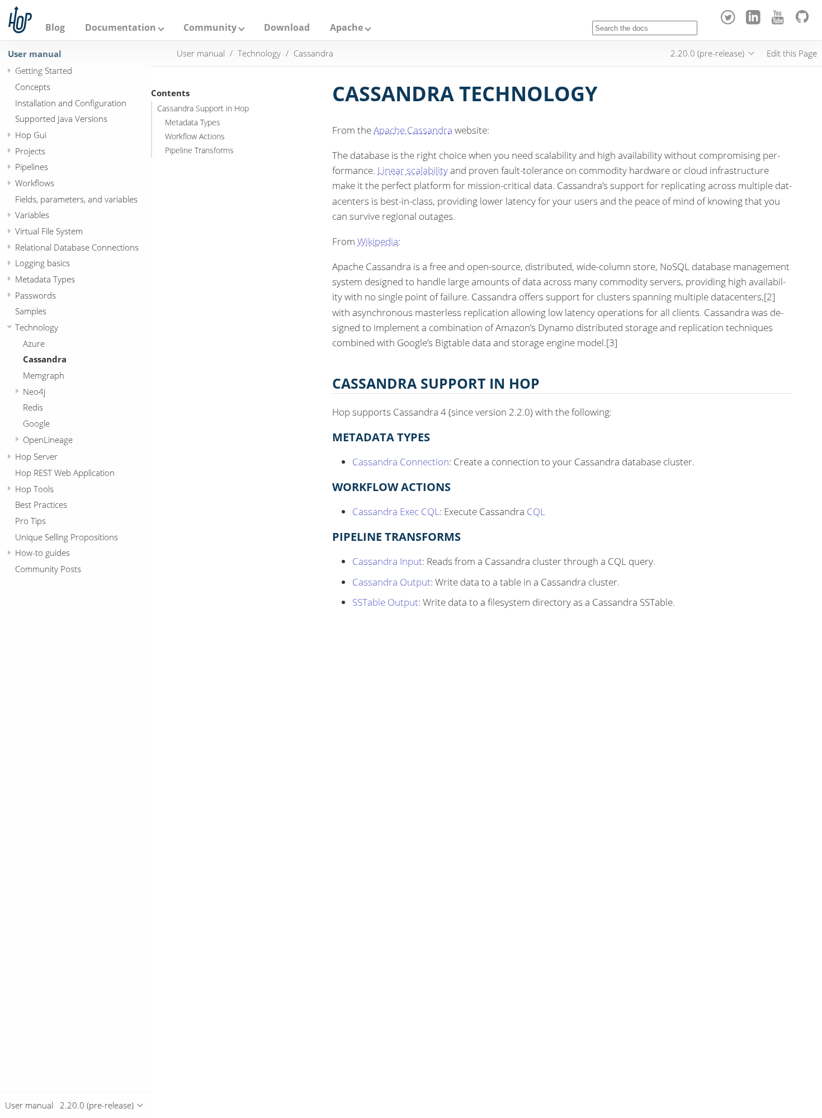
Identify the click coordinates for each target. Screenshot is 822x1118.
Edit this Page (792, 53)
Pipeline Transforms (199, 150)
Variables (32, 215)
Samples (30, 311)
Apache (346, 27)
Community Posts (48, 569)
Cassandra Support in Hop (203, 108)
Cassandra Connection (400, 461)
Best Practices (41, 504)
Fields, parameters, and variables (76, 199)
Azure (34, 343)
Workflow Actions (195, 136)
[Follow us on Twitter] (730, 21)
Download (287, 27)
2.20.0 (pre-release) (707, 53)
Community (210, 27)
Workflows (34, 183)
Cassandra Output (391, 581)
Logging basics (42, 263)
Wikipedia (377, 241)
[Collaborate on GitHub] (804, 21)
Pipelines (31, 167)
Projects (30, 151)
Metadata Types (45, 279)
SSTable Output (385, 602)
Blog (55, 27)
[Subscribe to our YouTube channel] (779, 21)
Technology (36, 327)
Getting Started (43, 70)
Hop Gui (30, 135)
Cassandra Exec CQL (396, 511)
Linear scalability (412, 170)
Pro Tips (30, 521)
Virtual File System (49, 231)
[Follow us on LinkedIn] (754, 21)
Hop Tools (34, 489)
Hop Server (36, 456)
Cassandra (45, 359)
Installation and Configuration (70, 103)
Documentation (120, 27)
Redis (33, 407)
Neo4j (34, 391)
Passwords (35, 295)
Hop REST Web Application (65, 472)
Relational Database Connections (77, 247)
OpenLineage (48, 439)
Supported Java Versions (61, 118)
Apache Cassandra (413, 130)
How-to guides (42, 552)
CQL (536, 511)
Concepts (32, 87)
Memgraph (43, 375)
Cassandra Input (387, 561)
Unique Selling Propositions (66, 537)
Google (36, 423)
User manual (35, 54)
